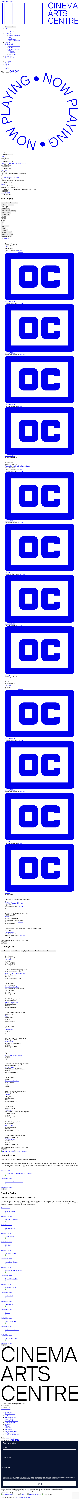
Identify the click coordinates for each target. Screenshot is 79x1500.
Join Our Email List (11, 1431)
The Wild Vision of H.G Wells (10, 177)
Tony (2, 156)
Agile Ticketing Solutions (22, 1497)
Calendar (7, 42)
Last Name (7, 1467)
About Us (8, 33)
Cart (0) (7, 28)
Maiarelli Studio (11, 1438)
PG (2, 222)
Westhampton (9, 1110)
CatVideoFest (9, 1029)
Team (10, 37)
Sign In (7, 64)
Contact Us (8, 56)
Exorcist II (8, 1094)
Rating (3, 220)
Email (5, 1447)
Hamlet (3, 184)
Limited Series (6, 214)
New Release (5, 208)
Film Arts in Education (11, 1421)
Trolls (6, 1016)
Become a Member (14, 46)
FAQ (6, 1415)
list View (11, 205)
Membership (8, 61)
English (4, 218)
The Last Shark (5, 193)
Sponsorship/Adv (13, 49)
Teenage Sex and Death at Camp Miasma (13, 163)
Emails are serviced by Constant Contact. (50, 1478)
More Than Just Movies (8, 210)
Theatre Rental (9, 58)
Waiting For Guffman (11, 1002)
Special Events (51, 951)
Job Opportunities (10, 1433)
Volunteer (11, 51)
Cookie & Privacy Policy (12, 1434)
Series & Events (9, 32)
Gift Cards (11, 53)
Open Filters (5, 203)
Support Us (11, 47)
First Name (7, 1457)
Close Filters (13, 203)
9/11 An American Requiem (13, 1055)
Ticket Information (14, 40)
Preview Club (9, 1419)
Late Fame (4, 170)
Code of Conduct (10, 1414)
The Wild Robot (9, 1139)
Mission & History (14, 35)
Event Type (4, 207)
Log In (7, 68)
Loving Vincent (9, 1067)
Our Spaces (12, 39)
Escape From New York (12, 987)
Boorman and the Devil (12, 1081)
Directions (8, 1424)
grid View (4, 205)
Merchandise (12, 54)
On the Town (9, 1041)
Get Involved (9, 44)
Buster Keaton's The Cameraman (15, 973)
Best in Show (9, 1125)
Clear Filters (5, 226)
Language (4, 216)
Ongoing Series (6, 212)
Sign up (39, 1484)
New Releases (6, 951)
